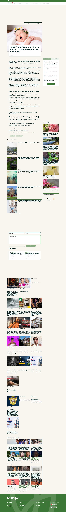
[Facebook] (53, 498)
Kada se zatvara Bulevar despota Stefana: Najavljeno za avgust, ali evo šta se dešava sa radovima (30, 143)
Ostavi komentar (31, 245)
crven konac (12, 135)
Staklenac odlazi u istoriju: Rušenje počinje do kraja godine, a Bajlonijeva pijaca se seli (30, 186)
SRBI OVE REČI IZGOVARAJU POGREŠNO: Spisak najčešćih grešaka (16, 255)
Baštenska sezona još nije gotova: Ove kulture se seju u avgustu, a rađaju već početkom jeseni (29, 158)
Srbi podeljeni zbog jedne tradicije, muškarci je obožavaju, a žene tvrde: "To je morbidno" (28, 172)
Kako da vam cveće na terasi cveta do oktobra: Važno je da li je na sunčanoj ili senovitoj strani (51, 68)
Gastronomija (35, 3)
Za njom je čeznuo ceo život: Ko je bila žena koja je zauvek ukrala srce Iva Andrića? (50, 72)
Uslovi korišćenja (40, 502)
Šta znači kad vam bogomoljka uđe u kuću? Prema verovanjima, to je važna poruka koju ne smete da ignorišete (51, 189)
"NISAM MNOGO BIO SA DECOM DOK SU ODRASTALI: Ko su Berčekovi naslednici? (32, 255)
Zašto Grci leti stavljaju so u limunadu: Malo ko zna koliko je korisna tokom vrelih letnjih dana (50, 176)
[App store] (54, 507)
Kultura (31, 3)
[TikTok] (56, 498)
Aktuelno (24, 3)
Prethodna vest (13, 252)
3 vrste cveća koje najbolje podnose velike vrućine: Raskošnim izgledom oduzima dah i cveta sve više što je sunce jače (50, 163)
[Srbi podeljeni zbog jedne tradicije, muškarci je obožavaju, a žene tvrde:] (12, 177)
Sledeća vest (27, 252)
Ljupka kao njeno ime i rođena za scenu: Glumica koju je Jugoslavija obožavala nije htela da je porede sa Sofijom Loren (51, 63)
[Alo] (8, 0)
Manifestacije (46, 3)
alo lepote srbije (19, 135)
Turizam (27, 3)
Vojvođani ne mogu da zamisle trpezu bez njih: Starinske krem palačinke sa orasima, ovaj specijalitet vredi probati (51, 76)
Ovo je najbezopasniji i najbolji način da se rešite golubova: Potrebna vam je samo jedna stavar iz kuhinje (51, 80)
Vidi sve (51, 83)
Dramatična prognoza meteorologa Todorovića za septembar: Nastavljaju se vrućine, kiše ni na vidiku (29, 201)
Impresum (38, 505)
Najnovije (20, 3)
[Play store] (54, 504)
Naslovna (16, 3)
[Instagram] (58, 498)
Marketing (38, 503)
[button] (9, 57)
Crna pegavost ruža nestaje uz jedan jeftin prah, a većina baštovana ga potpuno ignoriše (50, 134)
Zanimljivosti (41, 3)
